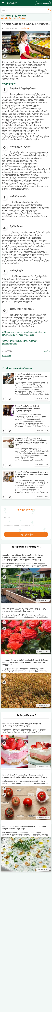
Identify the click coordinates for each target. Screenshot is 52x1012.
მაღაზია (6, 355)
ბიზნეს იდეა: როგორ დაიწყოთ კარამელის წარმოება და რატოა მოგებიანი (24, 333)
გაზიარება (46, 351)
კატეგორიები (43, 3)
